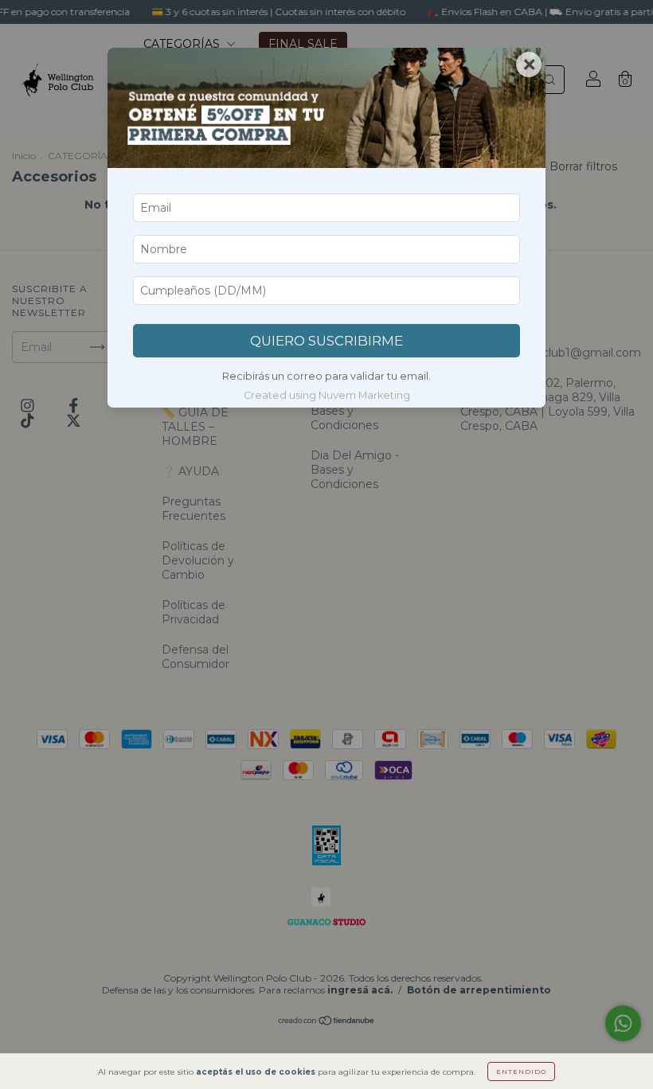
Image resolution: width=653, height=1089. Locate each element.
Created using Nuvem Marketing (327, 395)
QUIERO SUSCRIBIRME (326, 341)
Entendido (521, 1071)
